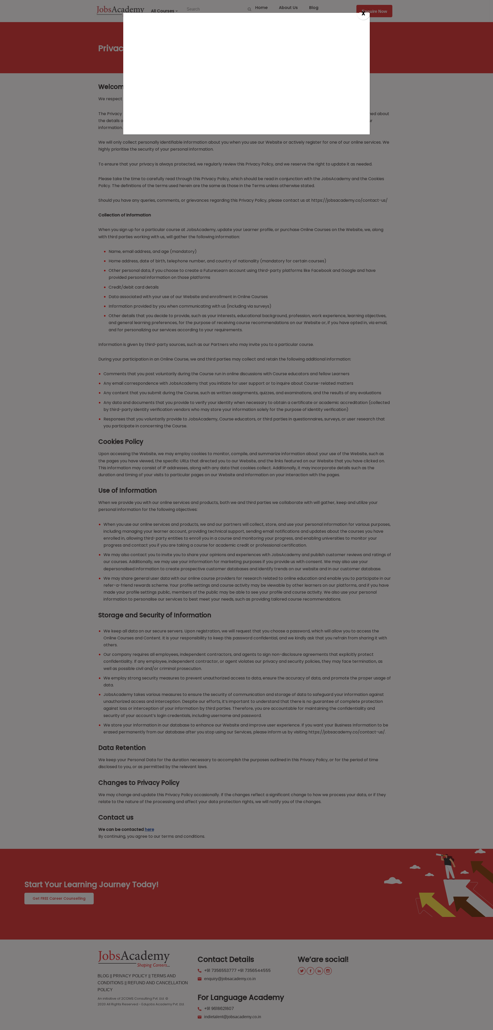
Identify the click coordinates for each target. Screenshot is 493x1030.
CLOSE (364, 13)
